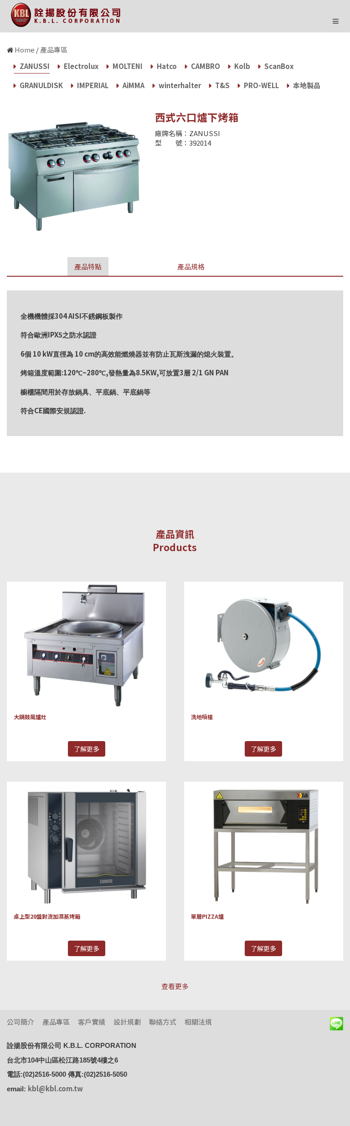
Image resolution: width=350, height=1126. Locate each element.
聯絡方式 (162, 1021)
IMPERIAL (92, 85)
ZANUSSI (34, 66)
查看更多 (175, 986)
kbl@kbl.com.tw (55, 1088)
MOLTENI (127, 66)
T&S (222, 85)
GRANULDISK (40, 85)
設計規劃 (127, 1021)
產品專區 (53, 49)
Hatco (166, 66)
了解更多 (86, 748)
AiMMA (132, 85)
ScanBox (278, 66)
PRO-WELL (260, 85)
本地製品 (306, 85)
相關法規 (198, 1021)
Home (25, 49)
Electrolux (80, 66)
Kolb (241, 66)
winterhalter (179, 85)
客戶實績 (91, 1021)
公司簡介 (20, 1021)
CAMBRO (205, 66)
